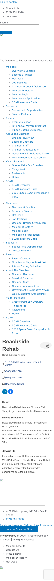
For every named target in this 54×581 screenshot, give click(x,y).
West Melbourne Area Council (29, 157)
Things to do (19, 169)
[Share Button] (46, 345)
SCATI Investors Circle (24, 102)
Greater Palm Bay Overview (27, 165)
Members (11, 66)
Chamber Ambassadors (25, 149)
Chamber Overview (23, 137)
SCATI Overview (21, 184)
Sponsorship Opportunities (27, 110)
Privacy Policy (8, 535)
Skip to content (9, 1)
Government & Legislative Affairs (30, 153)
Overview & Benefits (23, 70)
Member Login (20, 94)
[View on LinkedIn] (5, 393)
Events (10, 118)
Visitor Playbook (15, 161)
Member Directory (22, 90)
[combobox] (19, 26)
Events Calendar (21, 121)
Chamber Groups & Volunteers (29, 86)
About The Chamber (17, 133)
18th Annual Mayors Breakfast (29, 125)
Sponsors (11, 106)
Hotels (15, 177)
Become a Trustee (22, 74)
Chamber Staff (20, 145)
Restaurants (18, 173)
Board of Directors (22, 141)
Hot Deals (17, 78)
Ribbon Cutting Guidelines (27, 129)
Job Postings (19, 82)
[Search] (6, 32)
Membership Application (26, 98)
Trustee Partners (21, 114)
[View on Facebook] (10, 393)
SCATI (9, 181)
